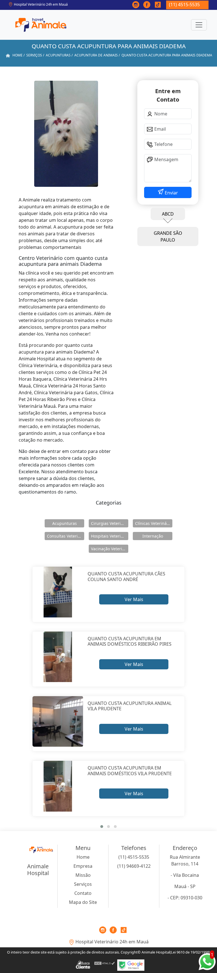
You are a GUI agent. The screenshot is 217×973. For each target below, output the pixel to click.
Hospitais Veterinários (109, 536)
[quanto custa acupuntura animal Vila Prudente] (57, 721)
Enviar (171, 193)
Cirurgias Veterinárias (109, 523)
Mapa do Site (83, 902)
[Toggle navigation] (199, 24)
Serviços (83, 884)
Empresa (82, 866)
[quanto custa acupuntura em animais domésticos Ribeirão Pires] (57, 657)
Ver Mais (134, 599)
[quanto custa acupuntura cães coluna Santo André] (57, 592)
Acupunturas (64, 523)
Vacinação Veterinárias (109, 548)
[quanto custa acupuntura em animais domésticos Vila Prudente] (57, 786)
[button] (101, 826)
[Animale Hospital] (41, 25)
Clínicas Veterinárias (153, 523)
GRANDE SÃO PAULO (168, 236)
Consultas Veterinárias (65, 536)
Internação (152, 536)
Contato (83, 893)
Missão (83, 875)
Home (83, 857)
